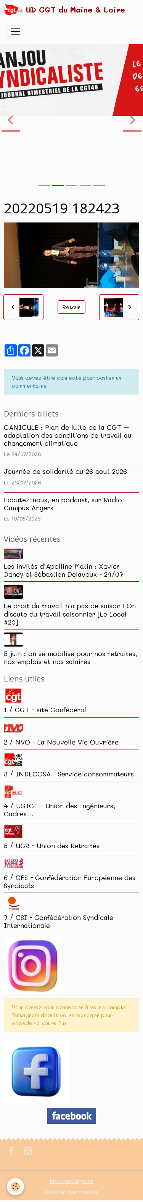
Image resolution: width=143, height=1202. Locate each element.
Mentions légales (71, 1181)
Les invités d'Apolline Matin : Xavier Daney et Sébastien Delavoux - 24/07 (63, 570)
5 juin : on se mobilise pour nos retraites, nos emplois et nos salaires (70, 657)
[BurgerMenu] (15, 31)
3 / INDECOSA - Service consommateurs (69, 774)
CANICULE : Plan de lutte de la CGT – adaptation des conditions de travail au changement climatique (68, 435)
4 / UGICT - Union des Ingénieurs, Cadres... (59, 809)
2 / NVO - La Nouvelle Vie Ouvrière (61, 742)
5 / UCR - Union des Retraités (52, 845)
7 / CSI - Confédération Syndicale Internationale (58, 921)
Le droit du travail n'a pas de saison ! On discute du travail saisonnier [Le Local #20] (70, 613)
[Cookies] (15, 1186)
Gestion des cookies (71, 1192)
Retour (71, 307)
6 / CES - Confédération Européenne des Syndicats (69, 881)
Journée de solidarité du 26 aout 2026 (65, 471)
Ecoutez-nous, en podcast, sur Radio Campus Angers (63, 503)
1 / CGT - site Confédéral (45, 709)
